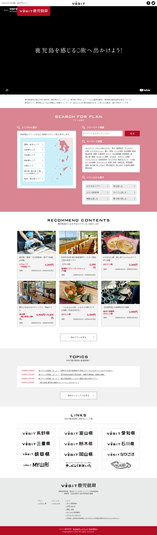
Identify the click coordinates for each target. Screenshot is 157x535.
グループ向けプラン (103, 148)
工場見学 (101, 154)
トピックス (56, 503)
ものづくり (89, 148)
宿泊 (111, 151)
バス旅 (132, 159)
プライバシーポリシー (74, 515)
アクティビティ (91, 159)
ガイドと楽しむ (120, 192)
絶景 (110, 162)
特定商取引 (93, 529)
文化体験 (127, 151)
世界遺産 (129, 162)
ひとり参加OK (92, 192)
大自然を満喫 (129, 165)
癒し (106, 151)
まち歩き (113, 157)
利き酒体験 (116, 154)
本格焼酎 (125, 154)
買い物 (87, 157)
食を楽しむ (118, 186)
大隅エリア (28, 166)
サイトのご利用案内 (73, 512)
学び (113, 148)
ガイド (108, 154)
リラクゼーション (97, 151)
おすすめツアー (93, 186)
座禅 (134, 151)
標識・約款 (70, 509)
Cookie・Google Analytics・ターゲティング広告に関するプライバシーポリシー (93, 518)
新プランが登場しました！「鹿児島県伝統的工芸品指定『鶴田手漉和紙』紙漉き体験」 (72, 375)
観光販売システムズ (81, 529)
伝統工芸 (121, 162)
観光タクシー (123, 159)
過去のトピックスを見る (78, 395)
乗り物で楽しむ (120, 199)
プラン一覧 (42, 503)
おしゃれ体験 (90, 162)
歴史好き (88, 168)
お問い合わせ (71, 506)
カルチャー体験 (102, 157)
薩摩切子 (119, 148)
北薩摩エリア (29, 150)
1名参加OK (102, 159)
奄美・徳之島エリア (32, 179)
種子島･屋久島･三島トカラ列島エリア (32, 172)
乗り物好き (110, 165)
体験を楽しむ (92, 199)
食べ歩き (119, 165)
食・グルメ (100, 165)
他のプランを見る (78, 337)
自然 (114, 162)
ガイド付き (112, 159)
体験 (95, 154)
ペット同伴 (118, 151)
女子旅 (92, 165)
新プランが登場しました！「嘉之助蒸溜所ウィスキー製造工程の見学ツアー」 (69, 379)
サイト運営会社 (72, 503)
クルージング (102, 162)
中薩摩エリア (29, 155)
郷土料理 (88, 154)
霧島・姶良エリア (31, 144)
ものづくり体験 (124, 157)
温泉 (87, 165)
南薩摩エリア (29, 160)
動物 (93, 157)
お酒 (87, 151)
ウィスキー (128, 148)
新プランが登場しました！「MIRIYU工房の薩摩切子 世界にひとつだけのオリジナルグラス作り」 (76, 371)
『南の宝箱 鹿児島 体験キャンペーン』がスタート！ (59, 383)
